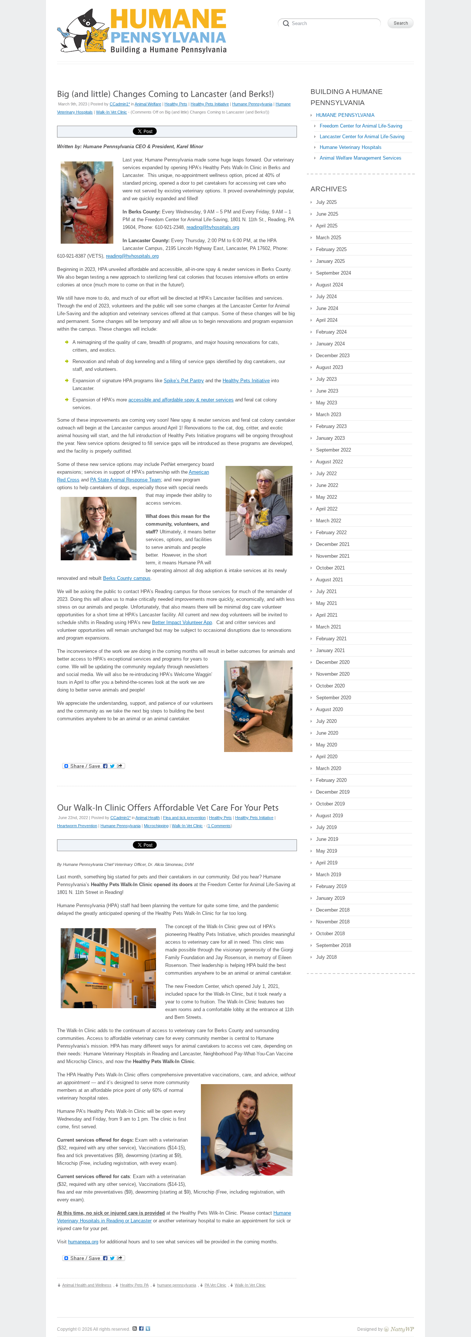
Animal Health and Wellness (86, 1285)
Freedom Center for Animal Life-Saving (361, 126)
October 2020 (330, 686)
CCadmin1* (120, 104)
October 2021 (330, 568)
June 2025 (327, 214)
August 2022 (329, 461)
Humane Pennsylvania (252, 104)
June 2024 (327, 308)
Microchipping (156, 826)
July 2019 (326, 827)
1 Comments (219, 826)
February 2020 (331, 780)
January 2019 (330, 898)
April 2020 (326, 756)
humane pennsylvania (176, 1285)
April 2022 (326, 509)
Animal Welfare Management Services (360, 158)
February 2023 (331, 426)
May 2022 (326, 497)
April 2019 (326, 863)
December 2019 (333, 792)
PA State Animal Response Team (125, 480)
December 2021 (333, 544)
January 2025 (330, 261)
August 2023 (329, 367)
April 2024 (326, 320)
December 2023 (333, 355)
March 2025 (328, 237)
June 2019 (327, 839)
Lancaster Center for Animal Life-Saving (362, 136)
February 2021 (331, 638)
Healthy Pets (175, 104)
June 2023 (327, 391)
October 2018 (330, 933)
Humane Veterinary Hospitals (351, 147)
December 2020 (333, 662)
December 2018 (333, 910)
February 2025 (331, 249)
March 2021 (328, 627)
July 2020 (326, 721)
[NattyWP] (399, 1329)
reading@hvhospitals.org (213, 227)
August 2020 (329, 709)
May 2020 (326, 745)
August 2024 (329, 285)
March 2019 (328, 874)
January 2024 (330, 344)
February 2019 (331, 886)
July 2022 (326, 473)
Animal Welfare (148, 104)
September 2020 (333, 697)
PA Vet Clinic (215, 1285)
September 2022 (333, 450)
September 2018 (333, 945)
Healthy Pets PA (134, 1285)
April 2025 (326, 226)
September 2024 (333, 273)
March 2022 (328, 520)
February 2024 (331, 332)
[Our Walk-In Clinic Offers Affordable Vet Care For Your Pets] (168, 807)
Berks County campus (126, 578)
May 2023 (326, 402)
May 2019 (326, 851)
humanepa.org (83, 1241)
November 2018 (333, 922)
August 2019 (329, 815)
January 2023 (330, 438)
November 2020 (333, 674)
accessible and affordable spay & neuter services (181, 400)
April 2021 (326, 615)
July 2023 (326, 379)
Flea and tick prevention (184, 817)
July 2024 (326, 296)
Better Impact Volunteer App (182, 622)
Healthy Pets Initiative (210, 104)
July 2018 (326, 957)
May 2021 (326, 603)
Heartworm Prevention (77, 826)
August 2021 (329, 579)
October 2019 (330, 804)
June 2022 (327, 485)
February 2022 (331, 532)
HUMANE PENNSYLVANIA (345, 115)
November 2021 (333, 556)
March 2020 (328, 768)
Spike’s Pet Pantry (184, 380)
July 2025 (326, 202)
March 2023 (328, 414)
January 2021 (330, 650)
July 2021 (326, 591)
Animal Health (147, 817)
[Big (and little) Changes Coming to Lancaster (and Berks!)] (165, 93)
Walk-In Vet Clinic (111, 112)
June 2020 (327, 733)
